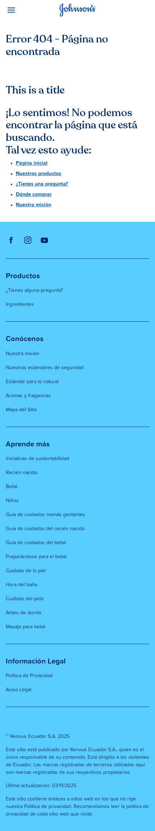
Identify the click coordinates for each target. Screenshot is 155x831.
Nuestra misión (33, 204)
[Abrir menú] (24, 10)
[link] (11, 240)
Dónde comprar (34, 194)
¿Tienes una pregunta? (42, 184)
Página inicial (32, 163)
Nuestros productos (38, 173)
